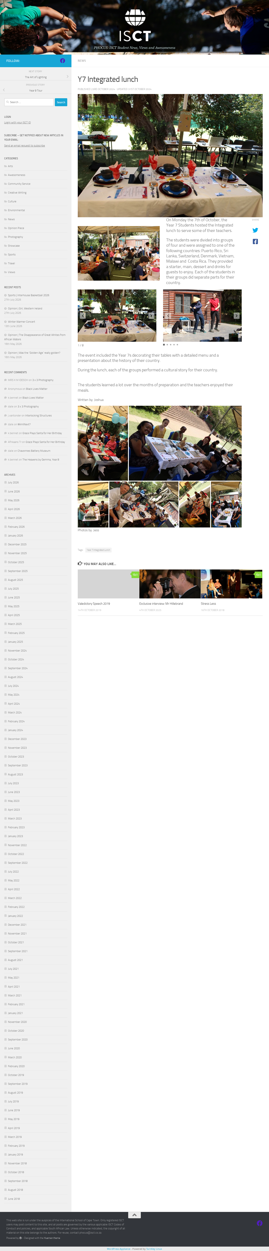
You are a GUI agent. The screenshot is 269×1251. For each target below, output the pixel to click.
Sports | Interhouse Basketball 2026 (28, 295)
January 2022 (15, 915)
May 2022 (13, 880)
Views (11, 272)
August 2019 (15, 1092)
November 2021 (17, 933)
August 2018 (15, 1189)
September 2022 (18, 862)
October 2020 (16, 1030)
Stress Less (208, 604)
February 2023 (16, 827)
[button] (83, 316)
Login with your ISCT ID (17, 122)
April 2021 (14, 986)
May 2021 (13, 977)
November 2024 (17, 650)
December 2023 (17, 739)
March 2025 (15, 624)
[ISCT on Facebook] (62, 60)
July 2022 (13, 871)
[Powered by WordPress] (20, 1238)
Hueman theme (52, 1238)
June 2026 (14, 491)
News (82, 61)
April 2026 (14, 509)
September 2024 (18, 668)
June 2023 (14, 792)
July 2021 (13, 968)
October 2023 (16, 756)
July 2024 (13, 685)
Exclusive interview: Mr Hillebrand (161, 604)
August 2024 (15, 677)
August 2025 (15, 579)
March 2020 (15, 1057)
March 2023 (15, 818)
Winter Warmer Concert (21, 321)
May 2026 (13, 500)
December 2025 (17, 544)
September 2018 (18, 1181)
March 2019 (15, 1136)
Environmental (16, 210)
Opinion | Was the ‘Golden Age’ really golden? (34, 352)
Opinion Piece (16, 228)
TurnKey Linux (154, 1248)
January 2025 (15, 641)
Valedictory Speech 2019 (94, 604)
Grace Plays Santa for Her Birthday (42, 433)
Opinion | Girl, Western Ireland (25, 308)
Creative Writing (17, 192)
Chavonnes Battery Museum (34, 450)
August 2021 (15, 960)
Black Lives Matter (36, 388)
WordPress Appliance (118, 1248)
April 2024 (14, 703)
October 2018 (16, 1172)
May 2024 (13, 694)
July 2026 (13, 482)
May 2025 (13, 606)
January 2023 (15, 836)
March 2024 (15, 712)
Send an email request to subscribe (24, 145)
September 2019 (18, 1083)
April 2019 (14, 1128)
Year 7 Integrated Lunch (98, 550)
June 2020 (14, 1048)
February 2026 (16, 526)
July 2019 (13, 1101)
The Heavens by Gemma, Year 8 (40, 459)
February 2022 (16, 906)
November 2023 (17, 747)
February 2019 (16, 1145)
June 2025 (14, 597)
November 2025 (17, 553)
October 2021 (16, 942)
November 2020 (17, 1021)
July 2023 (13, 783)
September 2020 (18, 1039)
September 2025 (18, 571)
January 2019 (15, 1154)
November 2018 (17, 1163)
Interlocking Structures (38, 415)
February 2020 (16, 1066)
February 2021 (16, 1004)
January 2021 (15, 1013)
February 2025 (16, 633)
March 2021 (15, 995)
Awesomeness (16, 175)
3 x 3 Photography (42, 380)
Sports (12, 254)
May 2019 (13, 1119)
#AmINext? (24, 424)
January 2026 (15, 535)
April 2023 (14, 809)
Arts (10, 166)
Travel (11, 263)
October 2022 (16, 854)
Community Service (19, 183)
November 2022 (17, 845)
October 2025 (16, 562)
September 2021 (18, 951)
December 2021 (17, 924)
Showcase (14, 245)
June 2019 (14, 1110)
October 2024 (16, 659)
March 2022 (15, 898)
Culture (12, 201)
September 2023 (18, 765)
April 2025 (14, 615)
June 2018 (14, 1198)
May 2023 (13, 800)
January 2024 (15, 730)
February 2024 (16, 721)
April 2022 (14, 889)
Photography (15, 236)
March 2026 (15, 518)
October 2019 (16, 1075)
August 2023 (15, 774)
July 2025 (13, 588)
